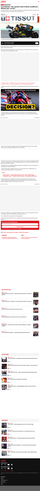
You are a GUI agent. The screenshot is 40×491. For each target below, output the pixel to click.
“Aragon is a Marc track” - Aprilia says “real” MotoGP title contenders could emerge (16, 301)
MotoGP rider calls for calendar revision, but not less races (12, 309)
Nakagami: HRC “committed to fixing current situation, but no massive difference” (19, 83)
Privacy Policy (19, 228)
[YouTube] (9, 464)
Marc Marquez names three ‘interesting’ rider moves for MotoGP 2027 (14, 317)
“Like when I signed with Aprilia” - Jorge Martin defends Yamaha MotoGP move (16, 332)
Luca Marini (20, 232)
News (9, 4)
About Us (2, 478)
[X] (5, 464)
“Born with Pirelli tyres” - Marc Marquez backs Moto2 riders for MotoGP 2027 (21, 438)
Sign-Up (2, 484)
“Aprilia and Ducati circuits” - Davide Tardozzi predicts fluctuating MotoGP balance (22, 372)
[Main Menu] (38, 1)
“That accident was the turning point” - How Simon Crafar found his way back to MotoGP (22, 446)
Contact (2, 479)
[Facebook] (2, 464)
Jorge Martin (15, 232)
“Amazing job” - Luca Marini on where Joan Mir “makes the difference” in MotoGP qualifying (16, 325)
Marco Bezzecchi (26, 232)
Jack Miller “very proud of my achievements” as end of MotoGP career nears (21, 431)
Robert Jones (3, 14)
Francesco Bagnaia (9, 232)
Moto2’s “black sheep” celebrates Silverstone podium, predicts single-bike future (22, 452)
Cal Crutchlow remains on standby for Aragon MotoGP (17, 379)
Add (37, 43)
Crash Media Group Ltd (6, 471)
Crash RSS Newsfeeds (4, 480)
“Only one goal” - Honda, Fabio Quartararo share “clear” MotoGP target (18, 175)
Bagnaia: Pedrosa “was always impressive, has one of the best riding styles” (17, 84)
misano (4, 232)
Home (2, 4)
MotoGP (5, 4)
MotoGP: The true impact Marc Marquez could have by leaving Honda (29, 238)
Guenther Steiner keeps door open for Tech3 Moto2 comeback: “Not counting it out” (23, 365)
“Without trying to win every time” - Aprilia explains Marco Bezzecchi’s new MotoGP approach (17, 294)
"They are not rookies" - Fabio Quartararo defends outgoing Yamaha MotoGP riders (22, 358)
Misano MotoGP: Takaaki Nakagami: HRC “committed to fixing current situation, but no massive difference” (10, 238)
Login (2, 483)
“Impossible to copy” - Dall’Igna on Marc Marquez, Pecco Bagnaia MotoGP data (20, 176)
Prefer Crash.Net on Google (9, 42)
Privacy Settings (3, 482)
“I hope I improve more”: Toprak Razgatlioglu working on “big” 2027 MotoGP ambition (22, 387)
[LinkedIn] (12, 464)
